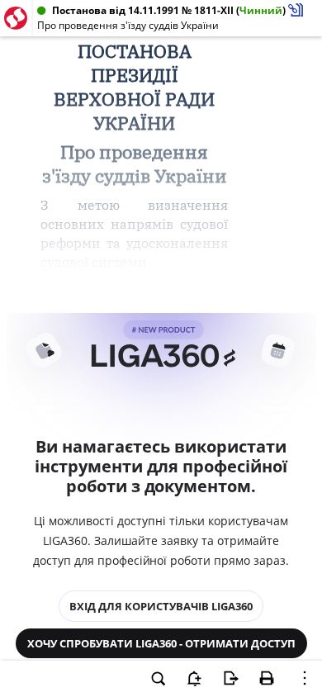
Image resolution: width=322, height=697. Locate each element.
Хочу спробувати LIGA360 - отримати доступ (161, 643)
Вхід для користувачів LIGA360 (161, 606)
